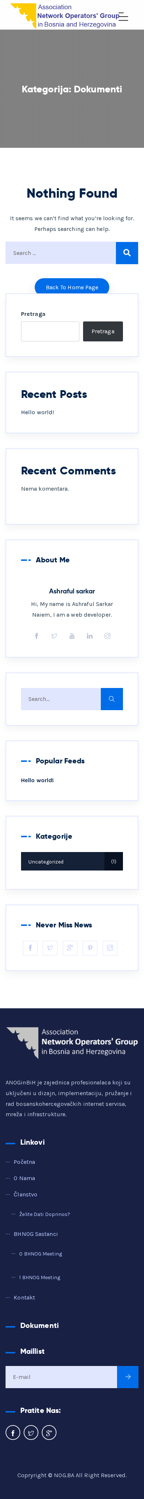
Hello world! (37, 412)
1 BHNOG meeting (39, 1277)
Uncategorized (71, 862)
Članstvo (25, 1194)
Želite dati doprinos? (44, 1214)
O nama (24, 1178)
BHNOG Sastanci (36, 1233)
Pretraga (33, 313)
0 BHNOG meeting (40, 1254)
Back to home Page (72, 287)
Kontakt (24, 1297)
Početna (24, 1161)
